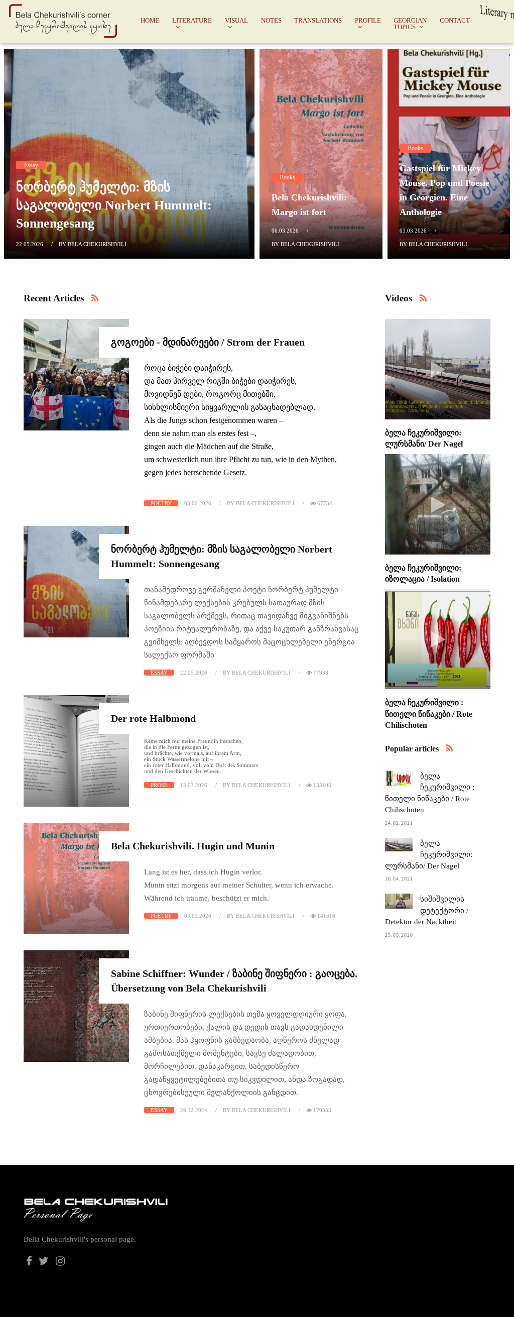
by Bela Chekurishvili (92, 244)
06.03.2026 (285, 231)
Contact (455, 20)
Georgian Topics (410, 24)
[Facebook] (29, 1262)
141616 (325, 916)
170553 (321, 1110)
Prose (159, 785)
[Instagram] (60, 1262)
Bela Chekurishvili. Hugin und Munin (193, 845)
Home (150, 20)
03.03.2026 (413, 231)
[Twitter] (44, 1262)
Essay (31, 165)
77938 (320, 673)
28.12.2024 (193, 1110)
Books (287, 177)
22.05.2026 (29, 244)
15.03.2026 (193, 785)
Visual (236, 20)
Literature (192, 20)
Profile (368, 20)
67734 (324, 503)
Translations (318, 20)
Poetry (161, 503)
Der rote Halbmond (153, 718)
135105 (321, 785)
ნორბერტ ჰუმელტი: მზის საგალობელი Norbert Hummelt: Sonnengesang (114, 205)
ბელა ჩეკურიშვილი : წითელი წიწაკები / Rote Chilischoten (428, 713)
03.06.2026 (197, 503)
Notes (271, 20)
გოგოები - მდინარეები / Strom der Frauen (208, 342)
